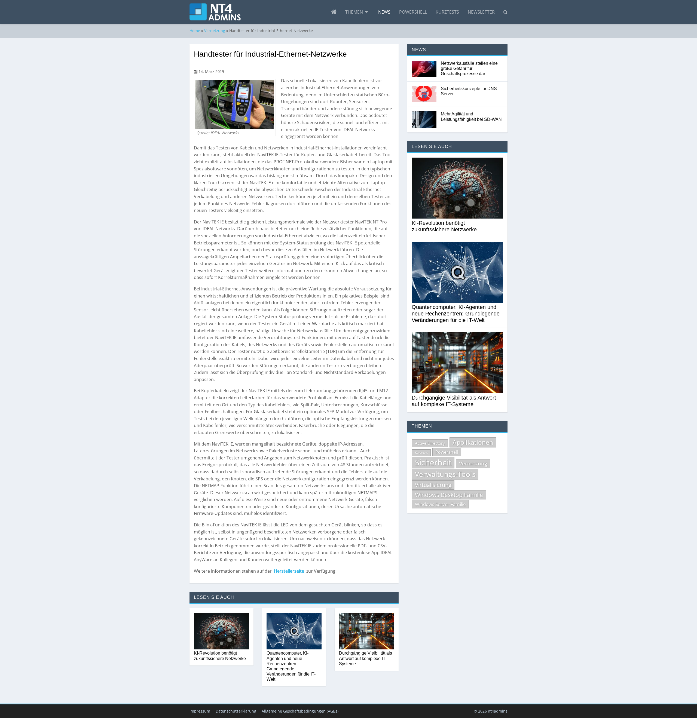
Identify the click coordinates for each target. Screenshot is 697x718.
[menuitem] (334, 12)
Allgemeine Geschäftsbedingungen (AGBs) (300, 711)
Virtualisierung (433, 485)
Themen (354, 12)
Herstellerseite (289, 571)
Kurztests (447, 12)
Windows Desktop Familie (449, 495)
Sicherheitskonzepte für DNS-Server (469, 91)
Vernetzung (214, 30)
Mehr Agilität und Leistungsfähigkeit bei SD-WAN (471, 116)
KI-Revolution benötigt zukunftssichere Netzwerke (220, 656)
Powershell (413, 12)
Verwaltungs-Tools (445, 474)
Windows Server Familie (440, 504)
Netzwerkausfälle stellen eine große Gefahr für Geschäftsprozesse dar (469, 68)
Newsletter (481, 12)
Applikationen (473, 442)
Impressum (199, 711)
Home (194, 30)
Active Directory (430, 443)
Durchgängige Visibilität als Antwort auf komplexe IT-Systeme (365, 658)
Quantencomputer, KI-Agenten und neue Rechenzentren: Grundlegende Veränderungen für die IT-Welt (291, 666)
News (384, 12)
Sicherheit (433, 462)
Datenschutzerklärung (236, 711)
